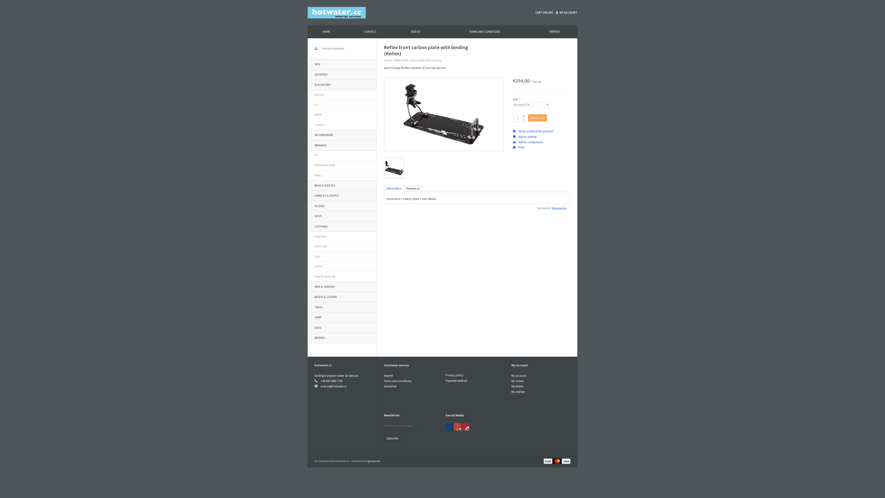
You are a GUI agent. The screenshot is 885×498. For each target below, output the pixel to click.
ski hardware (324, 135)
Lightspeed (373, 461)
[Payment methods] (548, 461)
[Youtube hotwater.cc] (457, 426)
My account (568, 13)
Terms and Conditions (397, 381)
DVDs (318, 328)
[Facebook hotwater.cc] (449, 426)
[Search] (316, 48)
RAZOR (319, 95)
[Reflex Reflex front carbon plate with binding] (443, 114)
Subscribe (392, 438)
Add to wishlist (527, 137)
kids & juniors (325, 287)
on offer (321, 75)
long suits (321, 236)
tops (317, 256)
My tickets (517, 386)
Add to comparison (530, 142)
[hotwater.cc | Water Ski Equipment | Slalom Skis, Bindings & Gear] (337, 12)
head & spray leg (325, 277)
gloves (319, 206)
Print (521, 147)
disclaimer (390, 386)
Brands (320, 338)
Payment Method (456, 381)
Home (326, 32)
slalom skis (322, 85)
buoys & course (326, 297)
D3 (316, 105)
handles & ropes (326, 196)
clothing (321, 226)
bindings (320, 145)
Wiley (318, 175)
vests (318, 216)
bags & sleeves (325, 185)
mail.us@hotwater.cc (334, 386)
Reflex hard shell (325, 165)
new (317, 64)
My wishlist (518, 392)
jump (318, 317)
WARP (318, 115)
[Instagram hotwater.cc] (465, 426)
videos (415, 32)
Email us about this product (535, 131)
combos (320, 125)
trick (318, 307)
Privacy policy (454, 375)
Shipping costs (559, 208)
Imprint (555, 32)
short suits (321, 246)
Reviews (413, 188)
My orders (517, 381)
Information (393, 188)
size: (516, 99)
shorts (318, 266)
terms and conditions (484, 32)
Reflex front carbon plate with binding (417, 60)
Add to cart (537, 118)
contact (370, 32)
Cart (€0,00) (544, 13)
